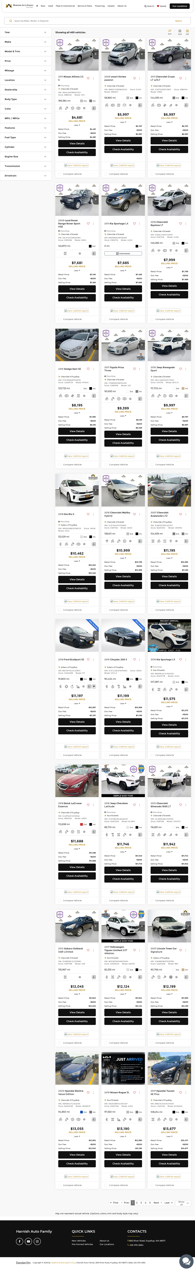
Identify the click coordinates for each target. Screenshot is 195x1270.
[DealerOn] (23, 1262)
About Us (104, 1240)
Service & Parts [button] (85, 6)
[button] (96, 54)
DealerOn (55, 1263)
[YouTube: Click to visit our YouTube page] (28, 1241)
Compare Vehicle (72, 174)
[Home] (37, 6)
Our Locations (179, 6)
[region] (77, 133)
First (114, 1202)
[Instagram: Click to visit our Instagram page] (37, 1241)
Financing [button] (100, 6)
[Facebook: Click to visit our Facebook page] (19, 1241)
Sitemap (64, 1263)
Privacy (72, 1263)
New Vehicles (79, 1240)
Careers (111, 6)
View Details (77, 143)
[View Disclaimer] (84, 108)
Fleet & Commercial (65, 6)
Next (157, 1202)
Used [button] (50, 6)
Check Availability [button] (77, 152)
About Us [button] (121, 6)
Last (168, 1202)
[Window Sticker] (94, 686)
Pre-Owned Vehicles (82, 1244)
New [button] (43, 6)
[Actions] (93, 78)
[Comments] (94, 108)
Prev (125, 1202)
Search (178, 21)
